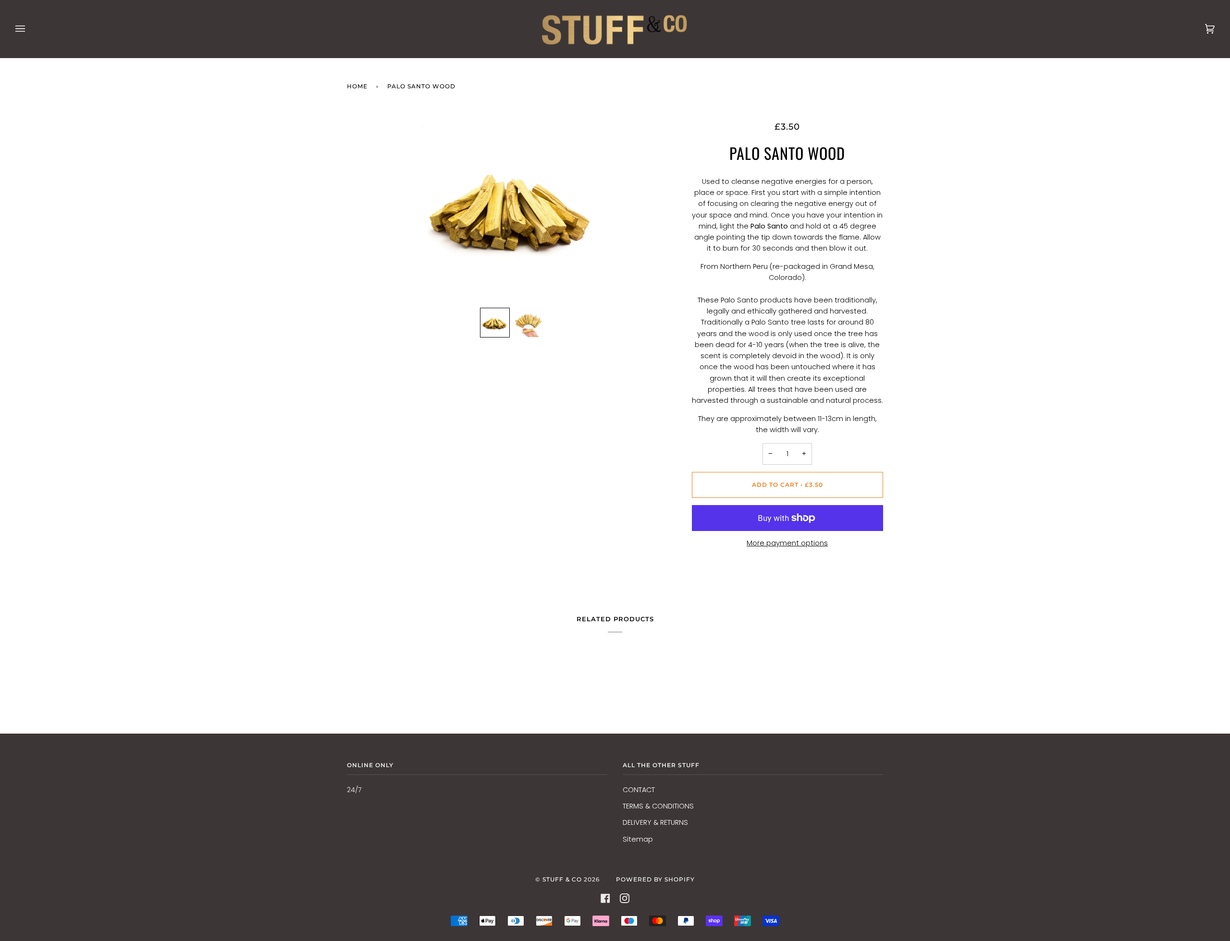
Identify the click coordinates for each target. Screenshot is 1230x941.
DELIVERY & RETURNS (655, 822)
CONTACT (639, 790)
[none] (495, 323)
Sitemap (638, 839)
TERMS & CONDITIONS (658, 806)
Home (357, 86)
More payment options (787, 543)
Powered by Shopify (655, 879)
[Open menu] (29, 29)
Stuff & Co (562, 879)
